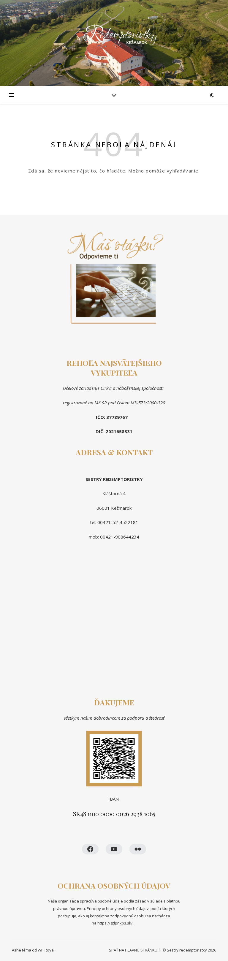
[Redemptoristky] (114, 43)
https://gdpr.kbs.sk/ (114, 923)
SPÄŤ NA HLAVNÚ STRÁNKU (133, 950)
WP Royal (46, 950)
